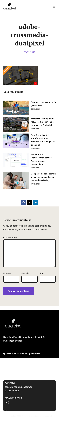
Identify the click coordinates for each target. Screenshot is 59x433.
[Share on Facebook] (23, 202)
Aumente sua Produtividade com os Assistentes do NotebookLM (41, 159)
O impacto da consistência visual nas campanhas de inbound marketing (43, 177)
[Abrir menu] (54, 7)
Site (41, 273)
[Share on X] (29, 202)
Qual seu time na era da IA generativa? (43, 104)
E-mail (25, 273)
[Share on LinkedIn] (35, 202)
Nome (7, 273)
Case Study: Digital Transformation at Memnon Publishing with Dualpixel (43, 140)
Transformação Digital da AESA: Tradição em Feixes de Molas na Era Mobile (42, 122)
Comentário (10, 237)
